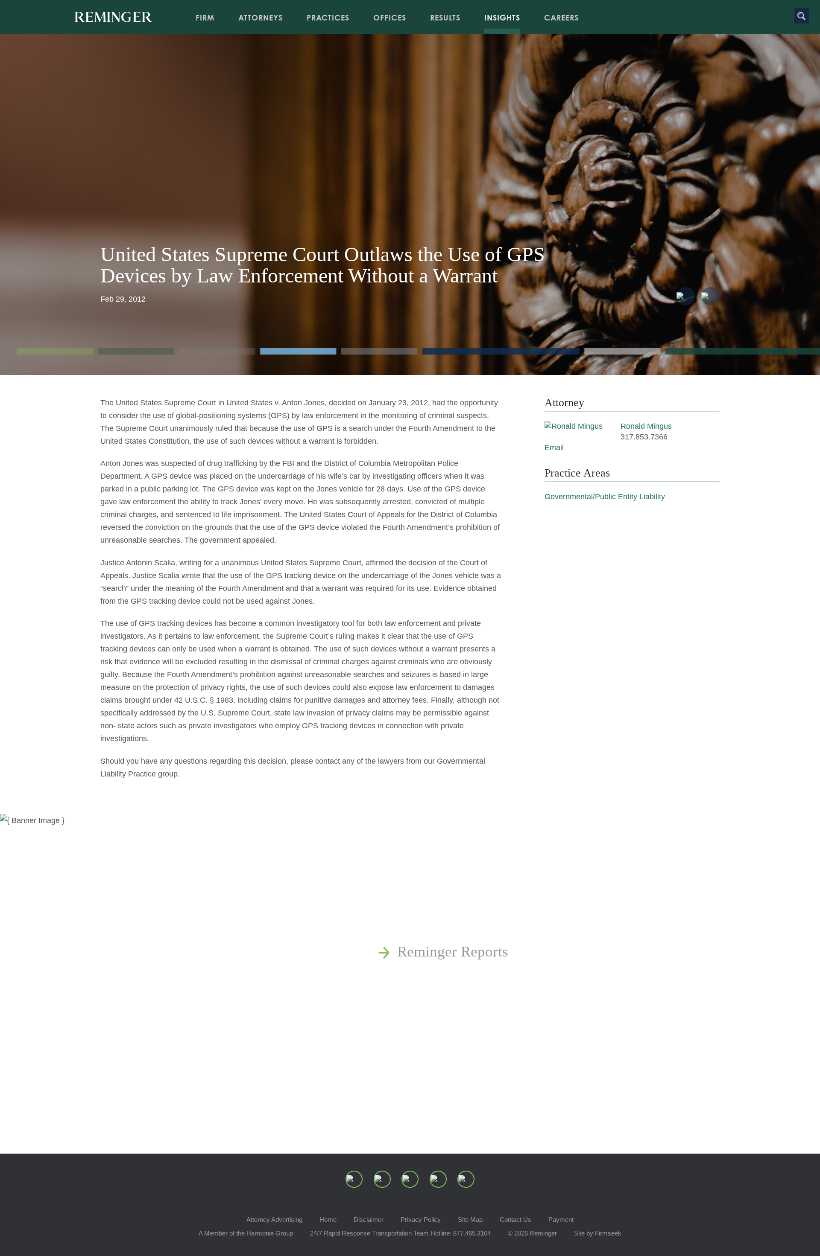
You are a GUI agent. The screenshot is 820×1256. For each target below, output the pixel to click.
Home (328, 1219)
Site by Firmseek (597, 1233)
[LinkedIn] (382, 1179)
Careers (561, 17)
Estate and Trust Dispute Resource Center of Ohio (550, 999)
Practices (328, 17)
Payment (561, 1219)
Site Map (470, 1219)
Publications (435, 927)
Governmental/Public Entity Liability (605, 496)
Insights (502, 17)
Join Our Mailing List (463, 1047)
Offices (389, 17)
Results (445, 17)
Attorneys (260, 17)
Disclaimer (369, 1219)
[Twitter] (410, 1179)
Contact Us (515, 1219)
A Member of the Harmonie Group (246, 1233)
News (414, 903)
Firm (205, 17)
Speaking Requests (455, 1023)
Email (554, 447)
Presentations (438, 975)
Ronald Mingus (646, 426)
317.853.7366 (644, 437)
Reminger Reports (452, 951)
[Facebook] (438, 1179)
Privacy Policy (421, 1219)
